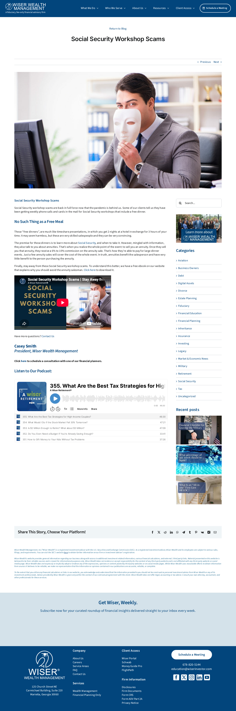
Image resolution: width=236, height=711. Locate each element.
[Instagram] (192, 677)
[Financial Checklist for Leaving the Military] (199, 430)
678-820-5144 (192, 665)
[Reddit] (165, 532)
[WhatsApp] (177, 532)
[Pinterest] (196, 532)
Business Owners (188, 268)
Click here (90, 270)
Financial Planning (189, 321)
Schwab (126, 662)
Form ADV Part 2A (132, 699)
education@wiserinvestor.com (191, 669)
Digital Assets (186, 283)
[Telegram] (184, 532)
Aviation (183, 260)
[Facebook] (152, 532)
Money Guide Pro (132, 666)
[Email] (215, 532)
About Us (78, 658)
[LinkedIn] (171, 532)
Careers (77, 662)
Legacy (182, 351)
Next (216, 62)
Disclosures (129, 687)
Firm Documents (131, 691)
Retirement (184, 374)
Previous (205, 62)
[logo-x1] (25, 4)
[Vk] (202, 532)
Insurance (184, 336)
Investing (183, 343)
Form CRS (128, 695)
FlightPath (128, 670)
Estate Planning (187, 298)
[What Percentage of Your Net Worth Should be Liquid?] (199, 459)
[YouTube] (207, 677)
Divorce (182, 291)
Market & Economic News (193, 359)
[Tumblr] (190, 532)
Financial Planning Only (87, 695)
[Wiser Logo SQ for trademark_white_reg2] (44, 651)
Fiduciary (183, 306)
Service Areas (81, 666)
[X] (159, 532)
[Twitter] (184, 677)
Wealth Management (85, 691)
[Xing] (209, 532)
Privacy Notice (130, 703)
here (23, 361)
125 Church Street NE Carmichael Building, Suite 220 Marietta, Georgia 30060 (44, 690)
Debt (181, 276)
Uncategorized (187, 396)
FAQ (75, 670)
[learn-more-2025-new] (199, 216)
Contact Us (47, 336)
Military (182, 366)
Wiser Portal (129, 658)
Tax (180, 389)
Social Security (87, 243)
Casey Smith (25, 346)
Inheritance (185, 328)
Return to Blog (117, 29)
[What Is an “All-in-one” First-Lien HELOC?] (199, 489)
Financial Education (190, 313)
